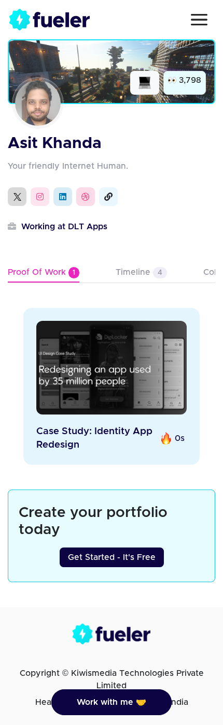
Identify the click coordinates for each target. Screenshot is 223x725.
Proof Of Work (41, 272)
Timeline (139, 272)
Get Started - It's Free (112, 557)
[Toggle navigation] (199, 19)
